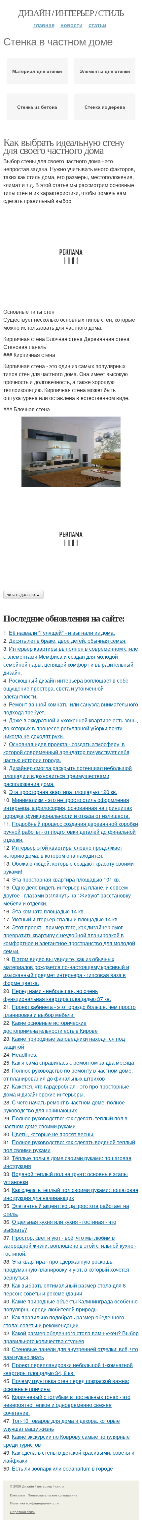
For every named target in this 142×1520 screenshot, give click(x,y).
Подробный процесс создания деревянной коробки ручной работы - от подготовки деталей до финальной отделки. (70, 831)
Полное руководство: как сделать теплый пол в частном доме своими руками (65, 1122)
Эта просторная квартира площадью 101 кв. (66, 879)
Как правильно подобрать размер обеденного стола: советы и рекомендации (63, 1321)
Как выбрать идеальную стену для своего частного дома (63, 146)
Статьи (97, 25)
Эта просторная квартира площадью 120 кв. (63, 792)
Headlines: (24, 1054)
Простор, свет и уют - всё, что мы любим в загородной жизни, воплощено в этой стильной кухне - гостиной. (69, 1245)
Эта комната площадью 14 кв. (48, 911)
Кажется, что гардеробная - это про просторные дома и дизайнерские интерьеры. (66, 1090)
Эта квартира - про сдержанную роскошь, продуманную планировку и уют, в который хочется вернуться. (66, 1269)
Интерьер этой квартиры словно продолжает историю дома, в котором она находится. (62, 851)
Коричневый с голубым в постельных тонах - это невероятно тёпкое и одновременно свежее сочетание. (66, 1405)
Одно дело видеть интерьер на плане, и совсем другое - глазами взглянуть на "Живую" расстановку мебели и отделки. (67, 895)
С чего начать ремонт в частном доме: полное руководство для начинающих (64, 1106)
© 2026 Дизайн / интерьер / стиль (37, 1486)
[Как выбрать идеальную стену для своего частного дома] (71, 452)
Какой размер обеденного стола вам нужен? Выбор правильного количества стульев (71, 1337)
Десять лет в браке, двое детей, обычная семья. (67, 640)
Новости (71, 25)
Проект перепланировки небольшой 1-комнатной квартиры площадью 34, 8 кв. (68, 1369)
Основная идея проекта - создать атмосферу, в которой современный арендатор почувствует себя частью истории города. (66, 752)
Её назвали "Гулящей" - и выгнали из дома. (62, 632)
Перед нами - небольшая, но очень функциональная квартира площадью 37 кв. (57, 995)
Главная (43, 25)
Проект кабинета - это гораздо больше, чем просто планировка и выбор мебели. (69, 1011)
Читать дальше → (23, 594)
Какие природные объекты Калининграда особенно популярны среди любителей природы (70, 1305)
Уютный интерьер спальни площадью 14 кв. (65, 919)
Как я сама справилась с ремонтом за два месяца (73, 1062)
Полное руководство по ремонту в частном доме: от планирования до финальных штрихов (68, 1074)
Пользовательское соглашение (53, 1495)
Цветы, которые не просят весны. (53, 1134)
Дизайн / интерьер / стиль (71, 12)
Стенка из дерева (105, 106)
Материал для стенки (37, 71)
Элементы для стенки (105, 71)
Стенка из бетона (37, 106)
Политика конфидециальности (34, 1503)
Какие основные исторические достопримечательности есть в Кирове (50, 1026)
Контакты (17, 1495)
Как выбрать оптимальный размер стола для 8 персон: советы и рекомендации (64, 1289)
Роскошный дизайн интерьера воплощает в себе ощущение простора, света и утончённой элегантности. (65, 688)
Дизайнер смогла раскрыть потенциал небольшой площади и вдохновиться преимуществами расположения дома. (67, 776)
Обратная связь (22, 1511)
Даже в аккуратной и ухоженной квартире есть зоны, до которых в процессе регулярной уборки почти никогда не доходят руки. (70, 728)
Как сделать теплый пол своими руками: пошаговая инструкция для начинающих (70, 1194)
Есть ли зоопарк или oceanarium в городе (62, 1468)
